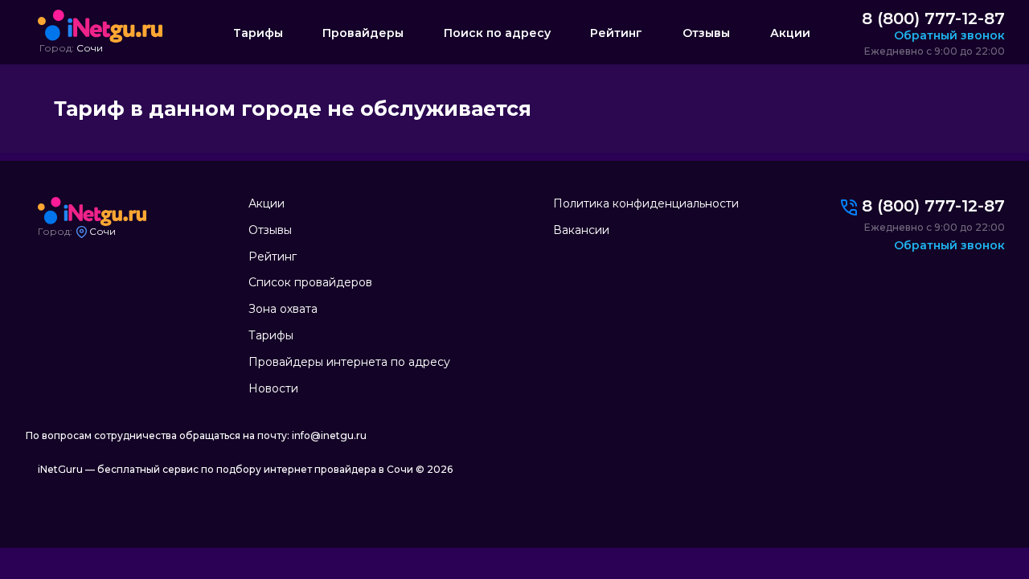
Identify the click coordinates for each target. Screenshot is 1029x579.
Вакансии (581, 230)
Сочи (89, 48)
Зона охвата (283, 309)
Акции (790, 33)
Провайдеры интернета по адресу (349, 362)
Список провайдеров (310, 282)
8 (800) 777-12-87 (933, 18)
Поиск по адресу (497, 33)
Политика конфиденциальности (646, 203)
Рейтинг (616, 33)
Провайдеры (363, 33)
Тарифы (258, 33)
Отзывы (706, 33)
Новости (273, 388)
